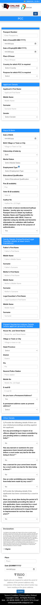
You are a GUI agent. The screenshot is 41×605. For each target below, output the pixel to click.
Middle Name (8, 97)
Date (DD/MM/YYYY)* (13, 566)
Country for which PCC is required (16, 64)
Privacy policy (24, 595)
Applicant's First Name (12, 89)
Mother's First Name (11, 272)
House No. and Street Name (14, 331)
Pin (4, 363)
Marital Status (8, 159)
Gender (6, 113)
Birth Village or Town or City (14, 143)
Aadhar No (7, 200)
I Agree (8, 549)
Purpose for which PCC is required (17, 72)
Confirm (20, 591)
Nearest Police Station (12, 371)
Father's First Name (11, 247)
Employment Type (10, 167)
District (6, 355)
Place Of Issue (9, 56)
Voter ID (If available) (11, 192)
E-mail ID (6, 387)
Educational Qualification (13, 175)
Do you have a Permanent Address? (17, 395)
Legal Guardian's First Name (14, 296)
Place (7, 557)
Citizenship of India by (12, 151)
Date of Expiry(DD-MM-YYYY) (14, 48)
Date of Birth (8, 135)
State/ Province (9, 347)
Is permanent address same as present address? (18, 405)
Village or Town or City (12, 339)
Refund (34, 595)
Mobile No (7, 379)
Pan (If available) (9, 183)
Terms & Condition (11, 595)
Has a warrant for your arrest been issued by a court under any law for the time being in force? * (20, 467)
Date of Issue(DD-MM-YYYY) (14, 40)
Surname (6, 105)
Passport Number (10, 32)
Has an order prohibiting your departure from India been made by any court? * (19, 480)
